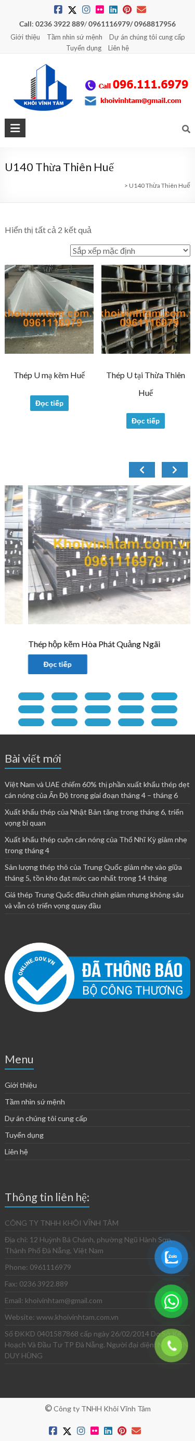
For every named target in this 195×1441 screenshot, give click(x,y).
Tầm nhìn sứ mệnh (74, 37)
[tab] (31, 696)
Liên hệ (118, 48)
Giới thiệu (25, 37)
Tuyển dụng (83, 48)
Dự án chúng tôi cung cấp (147, 37)
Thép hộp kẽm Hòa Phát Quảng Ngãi (72, 644)
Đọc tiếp (49, 402)
